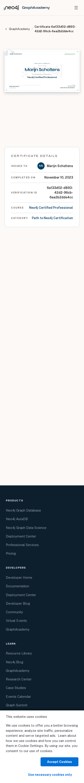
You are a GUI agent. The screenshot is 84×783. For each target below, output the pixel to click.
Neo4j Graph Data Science (26, 528)
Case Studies (16, 688)
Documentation (17, 586)
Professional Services (22, 545)
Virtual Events (16, 620)
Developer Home (19, 577)
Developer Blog (18, 603)
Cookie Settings (30, 746)
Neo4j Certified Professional (51, 207)
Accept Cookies (59, 762)
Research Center (19, 679)
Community (14, 612)
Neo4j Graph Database (23, 510)
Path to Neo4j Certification (52, 218)
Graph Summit (16, 705)
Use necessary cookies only (50, 774)
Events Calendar (18, 696)
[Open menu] (76, 8)
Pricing (11, 553)
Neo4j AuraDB (17, 519)
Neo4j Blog (15, 662)
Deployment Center (21, 536)
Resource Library (19, 653)
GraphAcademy (19, 29)
